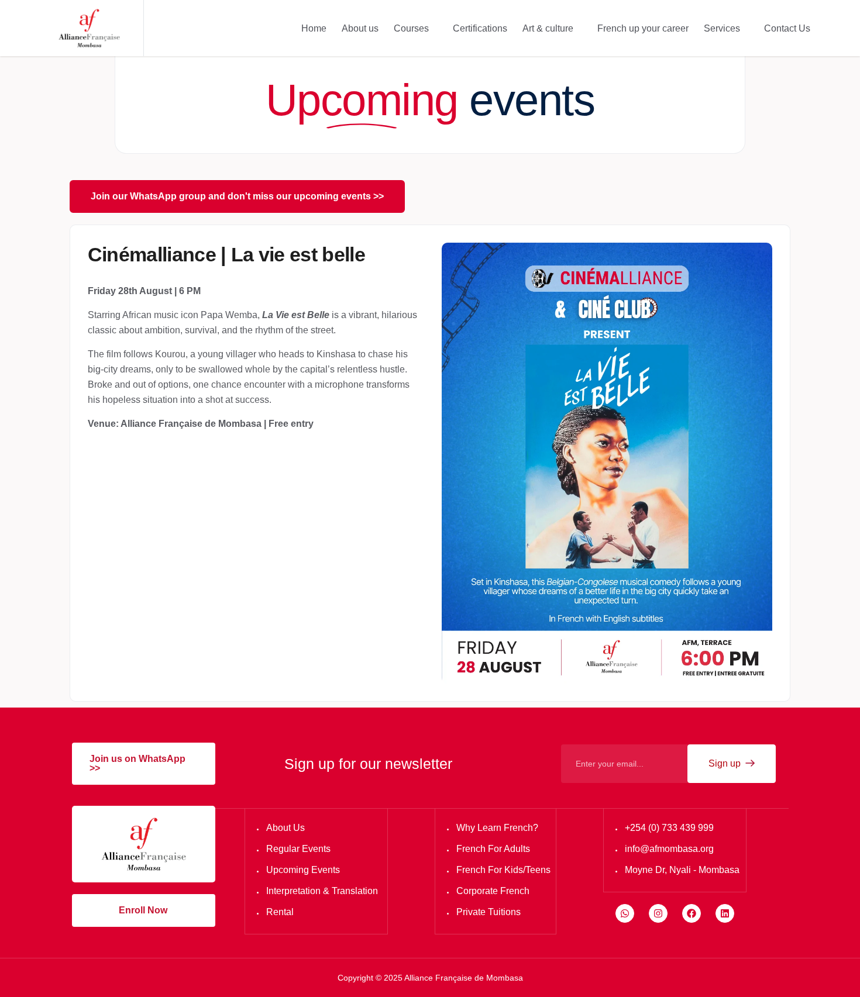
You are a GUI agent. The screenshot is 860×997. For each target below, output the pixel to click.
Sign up (725, 763)
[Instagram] (658, 913)
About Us (285, 828)
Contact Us (787, 28)
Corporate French (492, 891)
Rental (280, 912)
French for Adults (493, 849)
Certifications (480, 28)
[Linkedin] (724, 913)
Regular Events (298, 849)
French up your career (643, 28)
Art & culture (547, 28)
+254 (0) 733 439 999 (669, 828)
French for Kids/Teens (503, 870)
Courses (411, 28)
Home (313, 28)
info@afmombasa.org (669, 849)
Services (722, 28)
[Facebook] (691, 913)
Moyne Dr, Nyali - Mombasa (682, 870)
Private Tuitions (488, 912)
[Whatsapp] (624, 913)
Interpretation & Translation (322, 891)
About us (360, 28)
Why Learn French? (497, 828)
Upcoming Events (303, 870)
